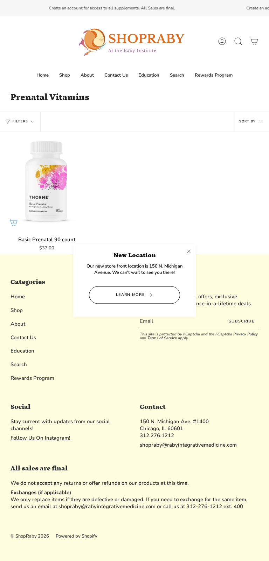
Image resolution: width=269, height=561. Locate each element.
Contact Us (23, 337)
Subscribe (241, 321)
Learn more (130, 294)
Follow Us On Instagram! (40, 437)
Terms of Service (162, 338)
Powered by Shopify (76, 536)
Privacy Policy (245, 334)
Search (19, 364)
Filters (20, 121)
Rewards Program (32, 378)
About (18, 323)
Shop (17, 310)
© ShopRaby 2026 (30, 536)
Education (22, 350)
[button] (64, 76)
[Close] (188, 251)
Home (18, 296)
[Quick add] (13, 222)
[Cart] (254, 41)
